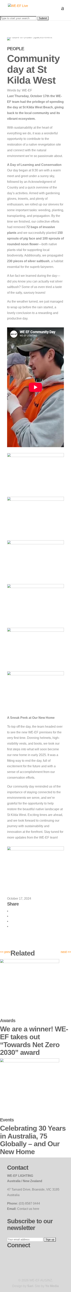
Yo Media (52, 1286)
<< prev (5, 952)
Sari (30, 1286)
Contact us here (28, 1208)
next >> (66, 952)
